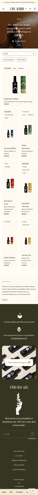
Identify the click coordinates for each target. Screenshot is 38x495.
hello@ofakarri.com (19, 338)
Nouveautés (8, 60)
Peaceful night (9, 115)
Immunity (7, 167)
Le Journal (19, 456)
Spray (9, 281)
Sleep (6, 118)
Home (24, 115)
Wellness (21, 68)
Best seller (21, 60)
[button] (3, 9)
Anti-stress (25, 112)
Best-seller (8, 68)
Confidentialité (19, 486)
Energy (24, 167)
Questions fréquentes (19, 460)
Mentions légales (19, 479)
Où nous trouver (19, 451)
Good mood (25, 170)
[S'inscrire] (32, 434)
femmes (23, 294)
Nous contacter (19, 465)
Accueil (4, 281)
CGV (19, 483)
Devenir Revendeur (19, 469)
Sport (14, 68)
